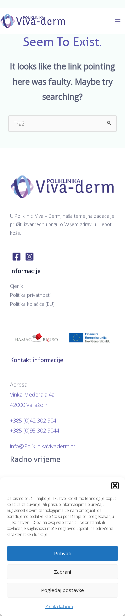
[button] (115, 485)
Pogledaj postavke (62, 590)
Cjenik (16, 285)
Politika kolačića (59, 606)
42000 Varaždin (28, 405)
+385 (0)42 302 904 (33, 420)
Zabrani (62, 571)
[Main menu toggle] (117, 21)
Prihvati (62, 553)
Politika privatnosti (30, 294)
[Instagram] (29, 256)
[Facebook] (16, 256)
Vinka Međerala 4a (32, 394)
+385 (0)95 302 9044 (34, 430)
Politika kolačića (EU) (32, 303)
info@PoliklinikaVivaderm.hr (42, 446)
